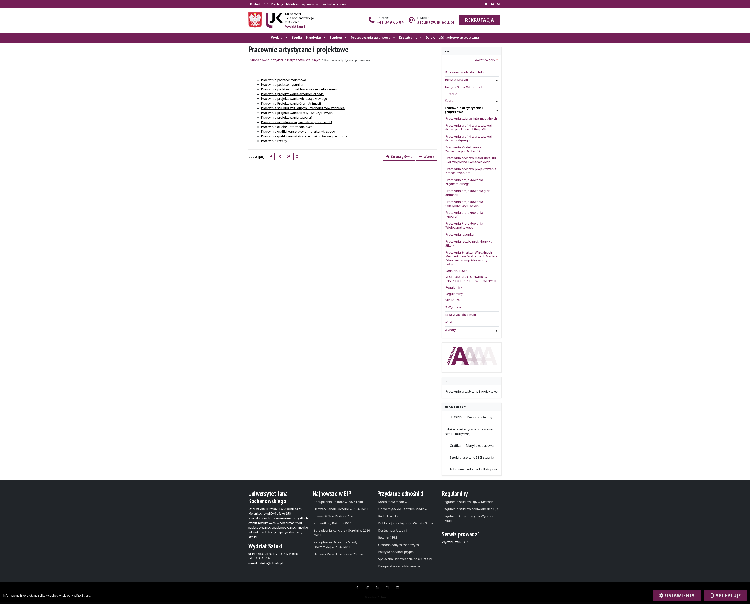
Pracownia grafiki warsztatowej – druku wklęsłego (298, 131)
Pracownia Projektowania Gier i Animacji (291, 103)
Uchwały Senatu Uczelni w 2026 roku (341, 509)
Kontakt (255, 4)
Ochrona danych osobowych (398, 545)
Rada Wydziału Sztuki (460, 315)
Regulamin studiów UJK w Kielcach (468, 502)
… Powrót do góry (483, 60)
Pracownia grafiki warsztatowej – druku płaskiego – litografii (305, 136)
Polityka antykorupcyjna (396, 552)
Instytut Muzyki (456, 80)
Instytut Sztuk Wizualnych (303, 60)
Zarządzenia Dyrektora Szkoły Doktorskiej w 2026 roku (335, 544)
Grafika (455, 445)
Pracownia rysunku (459, 234)
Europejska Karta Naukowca (399, 566)
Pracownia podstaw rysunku (282, 84)
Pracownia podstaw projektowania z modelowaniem (299, 89)
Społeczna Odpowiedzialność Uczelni (405, 559)
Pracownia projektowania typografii (287, 117)
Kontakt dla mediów (392, 502)
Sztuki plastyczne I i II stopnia (472, 457)
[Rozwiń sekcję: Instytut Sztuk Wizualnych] (497, 87)
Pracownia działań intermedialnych (286, 127)
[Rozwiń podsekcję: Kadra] (497, 100)
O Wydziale (453, 307)
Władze (450, 322)
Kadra (449, 100)
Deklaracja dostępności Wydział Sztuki (406, 523)
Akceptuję (727, 595)
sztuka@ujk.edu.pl (435, 22)
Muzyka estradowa (480, 445)
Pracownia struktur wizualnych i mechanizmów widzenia (303, 108)
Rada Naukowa (456, 271)
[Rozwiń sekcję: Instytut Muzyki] (497, 79)
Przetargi (277, 4)
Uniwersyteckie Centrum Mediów (402, 509)
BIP (265, 4)
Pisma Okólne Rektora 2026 (334, 516)
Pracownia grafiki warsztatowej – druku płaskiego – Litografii (469, 127)
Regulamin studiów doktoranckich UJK (470, 509)
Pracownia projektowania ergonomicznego (292, 94)
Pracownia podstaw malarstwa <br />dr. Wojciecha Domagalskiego (470, 160)
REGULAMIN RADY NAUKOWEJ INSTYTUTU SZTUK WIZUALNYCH (470, 279)
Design (456, 417)
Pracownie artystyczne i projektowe (464, 110)
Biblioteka (292, 4)
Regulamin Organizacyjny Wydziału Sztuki (468, 518)
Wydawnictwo (311, 4)
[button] (279, 37)
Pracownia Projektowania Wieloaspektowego (464, 225)
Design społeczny (479, 417)
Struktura (452, 300)
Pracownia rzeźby (274, 141)
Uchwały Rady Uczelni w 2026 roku (339, 554)
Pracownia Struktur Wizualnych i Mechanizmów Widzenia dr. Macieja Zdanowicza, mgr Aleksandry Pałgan (471, 258)
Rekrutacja (479, 20)
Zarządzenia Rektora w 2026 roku (338, 502)
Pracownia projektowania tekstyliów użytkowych (297, 113)
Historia (451, 94)
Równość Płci (387, 537)
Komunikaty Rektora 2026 (332, 523)
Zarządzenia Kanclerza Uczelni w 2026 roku (342, 532)
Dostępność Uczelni (392, 530)
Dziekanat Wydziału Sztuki (464, 72)
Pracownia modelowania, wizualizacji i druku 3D (296, 122)
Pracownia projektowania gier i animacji (468, 193)
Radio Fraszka (388, 516)
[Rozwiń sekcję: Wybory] (497, 330)
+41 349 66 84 (390, 22)
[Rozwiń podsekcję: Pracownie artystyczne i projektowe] (497, 110)
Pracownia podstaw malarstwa (283, 80)
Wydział (278, 60)
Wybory (450, 330)
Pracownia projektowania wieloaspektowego (294, 98)
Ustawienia (679, 595)
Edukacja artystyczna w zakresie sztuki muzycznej (469, 431)
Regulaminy (454, 287)
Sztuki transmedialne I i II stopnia (472, 469)
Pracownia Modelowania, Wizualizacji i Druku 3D (463, 149)
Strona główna (259, 60)
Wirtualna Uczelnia (334, 4)
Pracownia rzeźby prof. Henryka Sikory (468, 243)
